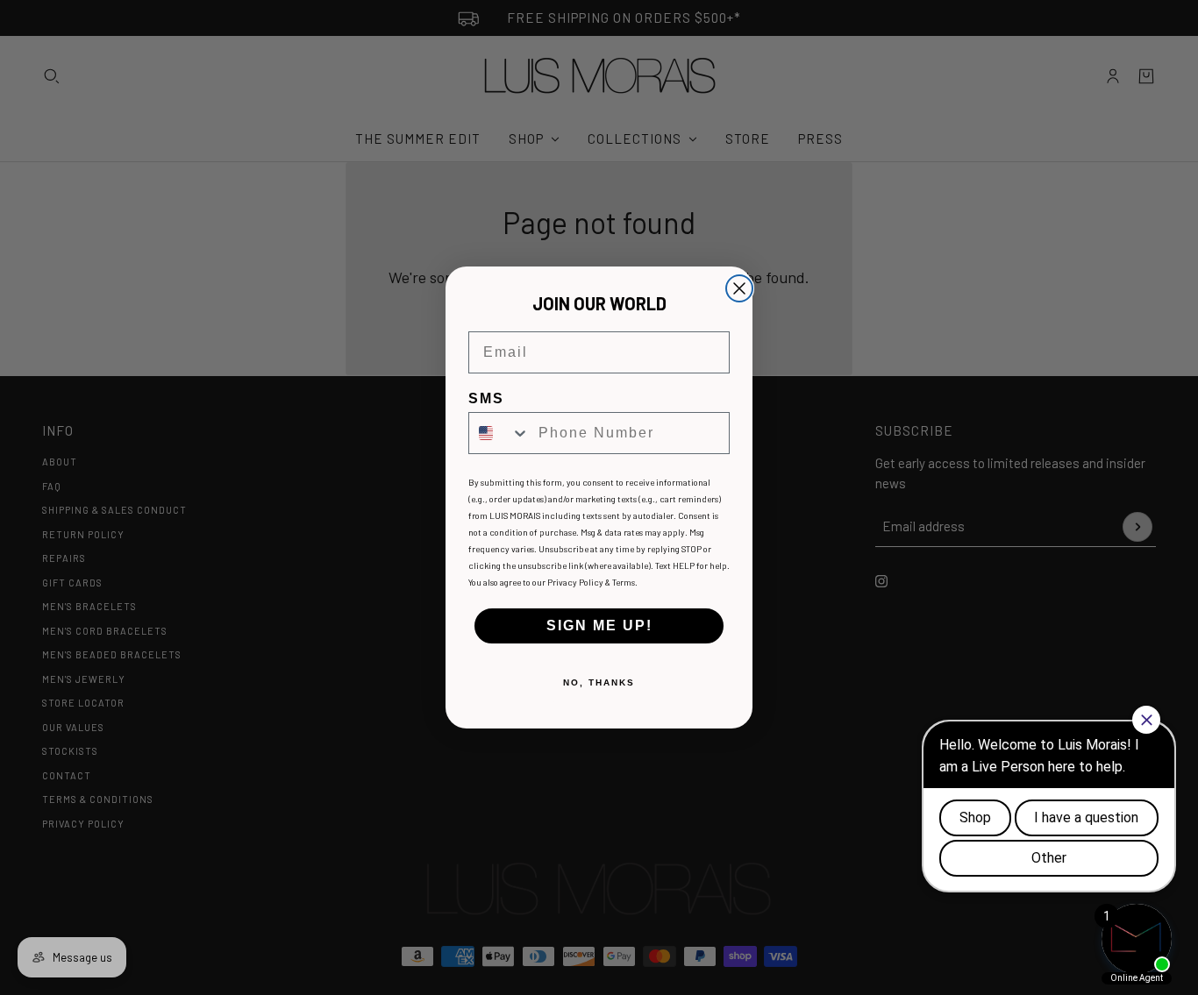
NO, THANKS (599, 682)
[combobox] (499, 433)
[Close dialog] (739, 288)
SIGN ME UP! (599, 625)
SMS (486, 398)
